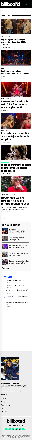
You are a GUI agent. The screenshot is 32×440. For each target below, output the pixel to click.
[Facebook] (6, 429)
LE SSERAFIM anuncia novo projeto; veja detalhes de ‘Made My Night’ (18, 231)
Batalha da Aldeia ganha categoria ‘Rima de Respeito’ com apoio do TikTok (19, 262)
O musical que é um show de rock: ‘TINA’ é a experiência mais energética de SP (14, 104)
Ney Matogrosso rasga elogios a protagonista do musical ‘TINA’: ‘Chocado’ (13, 42)
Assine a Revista (5, 405)
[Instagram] (9, 429)
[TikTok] (20, 429)
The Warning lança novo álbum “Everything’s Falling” (16, 238)
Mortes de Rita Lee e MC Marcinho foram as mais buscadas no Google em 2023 (15, 200)
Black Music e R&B (5, 162)
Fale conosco (4, 411)
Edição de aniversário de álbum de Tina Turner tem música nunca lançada (16, 167)
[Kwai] (23, 429)
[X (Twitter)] (13, 429)
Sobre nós (3, 399)
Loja (2, 408)
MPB (2, 36)
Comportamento (4, 194)
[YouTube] (16, 429)
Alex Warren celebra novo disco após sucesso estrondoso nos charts (18, 246)
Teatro (2, 68)
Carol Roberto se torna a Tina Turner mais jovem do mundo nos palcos (15, 136)
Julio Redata (5, 79)
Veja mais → (6, 268)
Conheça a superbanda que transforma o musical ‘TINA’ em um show (15, 73)
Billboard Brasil (6, 47)
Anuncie (3, 402)
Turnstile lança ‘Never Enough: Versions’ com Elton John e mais (18, 254)
